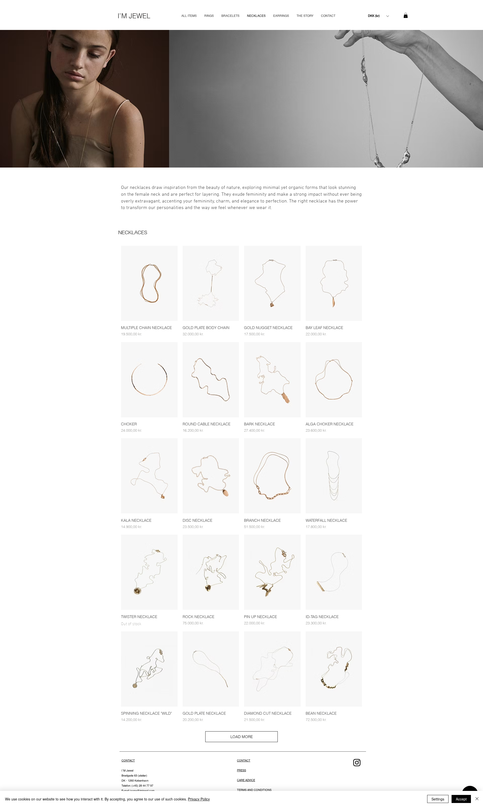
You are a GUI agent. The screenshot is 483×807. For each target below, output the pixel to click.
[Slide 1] (241, 157)
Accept (461, 798)
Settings (437, 798)
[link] (406, 15)
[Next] (463, 99)
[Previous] (20, 99)
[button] (378, 16)
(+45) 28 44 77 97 (142, 785)
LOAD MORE (241, 736)
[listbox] (378, 16)
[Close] (477, 799)
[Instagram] (357, 763)
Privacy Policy (199, 798)
